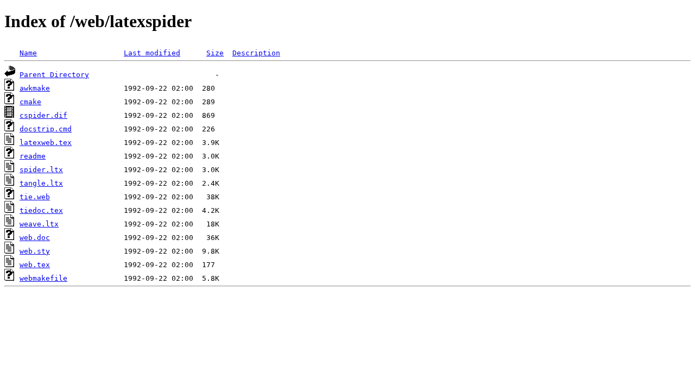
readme (33, 156)
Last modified (152, 53)
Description (256, 53)
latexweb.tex (46, 142)
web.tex (35, 265)
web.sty (35, 251)
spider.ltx (41, 170)
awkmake (35, 88)
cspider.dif (43, 115)
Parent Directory (54, 75)
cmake (30, 102)
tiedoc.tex (41, 210)
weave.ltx (39, 224)
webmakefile (43, 278)
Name (28, 53)
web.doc (35, 238)
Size (215, 53)
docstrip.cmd (46, 129)
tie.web (35, 197)
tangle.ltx (41, 183)
